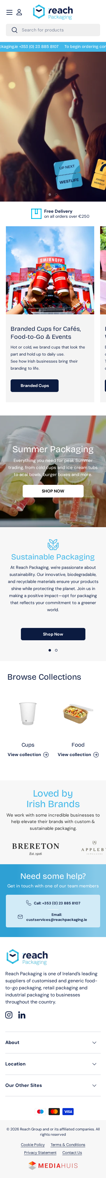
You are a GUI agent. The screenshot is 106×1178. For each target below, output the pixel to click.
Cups (27, 745)
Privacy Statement (40, 1152)
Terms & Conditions (68, 1144)
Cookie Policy (33, 1144)
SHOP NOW (53, 491)
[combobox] (53, 30)
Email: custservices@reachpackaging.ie (56, 917)
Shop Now (53, 634)
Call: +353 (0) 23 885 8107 (57, 903)
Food (78, 745)
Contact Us (72, 1152)
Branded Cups (35, 385)
